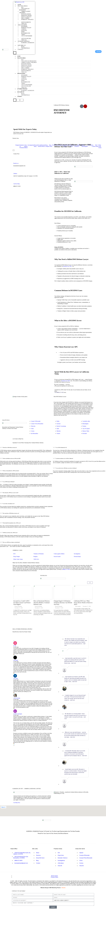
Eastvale (58, 423)
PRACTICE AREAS (22, 6)
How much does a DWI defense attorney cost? (11, 513)
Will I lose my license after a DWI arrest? (10, 532)
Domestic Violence (43, 145)
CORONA (23, 29)
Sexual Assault (57, 556)
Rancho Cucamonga (61, 426)
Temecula (33, 426)
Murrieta (58, 431)
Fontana (84, 426)
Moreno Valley (85, 431)
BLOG (23, 46)
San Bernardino (34, 433)
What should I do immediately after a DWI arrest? (12, 522)
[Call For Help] (15, 181)
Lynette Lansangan (17, 713)
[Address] (15, 171)
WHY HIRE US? (22, 45)
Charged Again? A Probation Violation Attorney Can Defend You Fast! (63, 602)
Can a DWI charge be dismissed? (8, 481)
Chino (32, 428)
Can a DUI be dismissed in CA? (61, 447)
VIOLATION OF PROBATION (24, 9)
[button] (26, 447)
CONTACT (20, 49)
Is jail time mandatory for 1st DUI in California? (64, 458)
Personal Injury (36, 145)
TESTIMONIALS (25, 48)
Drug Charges (47, 145)
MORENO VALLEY (26, 27)
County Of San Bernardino (37, 423)
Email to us (15, 163)
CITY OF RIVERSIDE (26, 35)
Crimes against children (59, 553)
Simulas (63, 887)
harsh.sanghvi (78, 606)
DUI (22, 7)
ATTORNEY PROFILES (24, 41)
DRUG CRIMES (25, 18)
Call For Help (16, 183)
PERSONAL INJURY (26, 15)
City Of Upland (86, 428)
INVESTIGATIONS (26, 14)
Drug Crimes (50, 145)
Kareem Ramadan (18, 606)
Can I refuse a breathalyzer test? (9, 503)
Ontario (58, 433)
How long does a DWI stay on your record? (10, 492)
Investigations (31, 145)
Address (15, 173)
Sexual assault (39, 145)
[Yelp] (85, 106)
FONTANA (24, 30)
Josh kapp (15, 660)
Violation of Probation (39, 553)
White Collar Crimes (99, 146)
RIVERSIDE (24, 26)
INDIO (23, 31)
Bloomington (85, 423)
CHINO (23, 34)
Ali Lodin (15, 678)
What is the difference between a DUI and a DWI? (12, 458)
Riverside (84, 433)
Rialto (58, 421)
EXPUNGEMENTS (26, 22)
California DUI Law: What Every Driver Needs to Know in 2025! (83, 602)
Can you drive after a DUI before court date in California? (66, 468)
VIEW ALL (24, 23)
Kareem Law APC (67, 266)
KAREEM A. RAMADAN (27, 42)
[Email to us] (15, 160)
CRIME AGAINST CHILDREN (24, 12)
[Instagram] (56, 838)
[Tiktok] (60, 838)
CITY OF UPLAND (26, 38)
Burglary (18, 145)
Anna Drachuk (16, 698)
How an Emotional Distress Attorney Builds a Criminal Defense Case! (42, 602)
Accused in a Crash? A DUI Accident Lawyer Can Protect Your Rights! (22, 602)
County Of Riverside (35, 421)
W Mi (14, 645)
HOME (19, 4)
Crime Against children (26, 146)
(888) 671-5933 (66, 569)
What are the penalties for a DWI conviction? (11, 470)
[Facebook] (53, 838)
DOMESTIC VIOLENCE (27, 19)
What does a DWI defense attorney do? (10, 447)
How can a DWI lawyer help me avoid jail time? (11, 542)
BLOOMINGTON (25, 33)
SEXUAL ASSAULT (26, 16)
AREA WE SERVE (22, 25)
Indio (58, 428)
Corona (32, 431)
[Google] (82, 106)
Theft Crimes (96, 145)
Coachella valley (86, 421)
